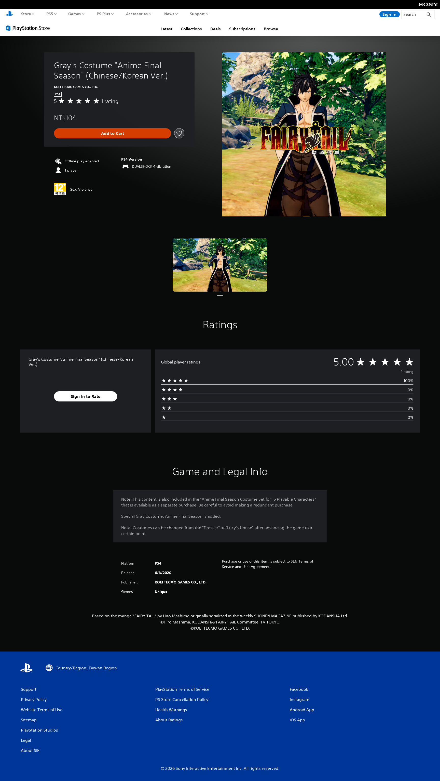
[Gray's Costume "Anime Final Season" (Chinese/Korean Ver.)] (220, 265)
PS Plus (103, 13)
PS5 (49, 13)
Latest (166, 28)
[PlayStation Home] (9, 14)
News (169, 13)
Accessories (137, 13)
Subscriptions (242, 28)
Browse (271, 28)
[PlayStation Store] (29, 28)
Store (26, 13)
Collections (191, 28)
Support (197, 13)
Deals (215, 28)
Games (74, 13)
